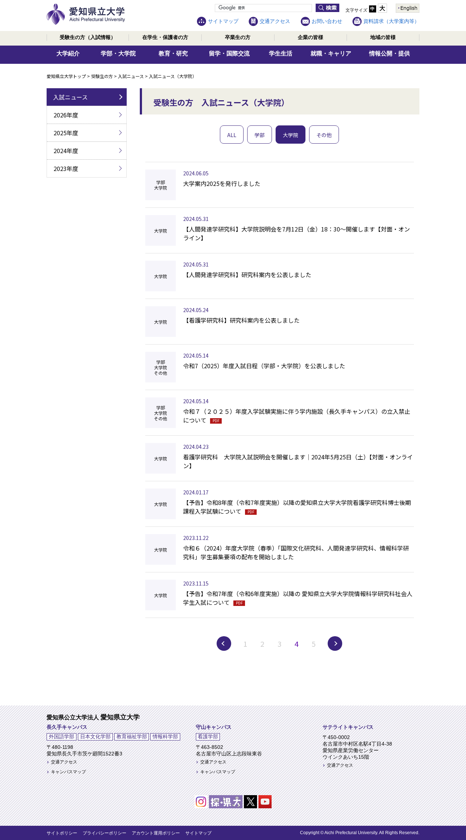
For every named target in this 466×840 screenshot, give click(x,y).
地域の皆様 (383, 37)
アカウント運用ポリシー (156, 833)
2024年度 (66, 150)
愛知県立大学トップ (66, 76)
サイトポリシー (62, 833)
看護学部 (208, 736)
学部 (259, 135)
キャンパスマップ (68, 771)
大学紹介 (68, 53)
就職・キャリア (331, 53)
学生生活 (280, 53)
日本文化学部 (95, 736)
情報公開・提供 (389, 53)
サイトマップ (223, 21)
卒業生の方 (237, 37)
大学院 (290, 135)
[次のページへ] (335, 643)
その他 (324, 135)
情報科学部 (165, 736)
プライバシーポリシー (104, 833)
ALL (231, 135)
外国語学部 (61, 736)
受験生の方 (88, 37)
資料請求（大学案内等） (391, 21)
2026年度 (66, 114)
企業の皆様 (310, 37)
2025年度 (66, 132)
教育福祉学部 (131, 736)
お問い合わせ (327, 21)
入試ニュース (131, 76)
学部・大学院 (118, 53)
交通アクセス (275, 21)
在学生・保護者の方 (165, 37)
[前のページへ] (224, 643)
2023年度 (66, 168)
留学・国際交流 (229, 53)
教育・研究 (173, 53)
